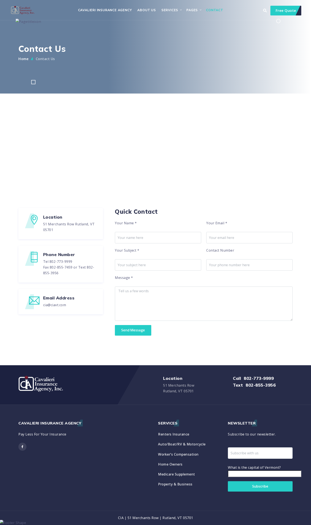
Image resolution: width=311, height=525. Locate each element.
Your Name (126, 223)
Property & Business (175, 484)
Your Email (216, 223)
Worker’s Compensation (178, 454)
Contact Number (220, 250)
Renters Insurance (173, 434)
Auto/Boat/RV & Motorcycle (182, 444)
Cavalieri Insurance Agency (105, 10)
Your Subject (127, 250)
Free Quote (285, 10)
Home (23, 58)
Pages (192, 10)
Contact (214, 10)
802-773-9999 (61, 261)
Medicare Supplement (176, 474)
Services (169, 10)
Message (124, 277)
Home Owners (170, 464)
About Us (146, 10)
